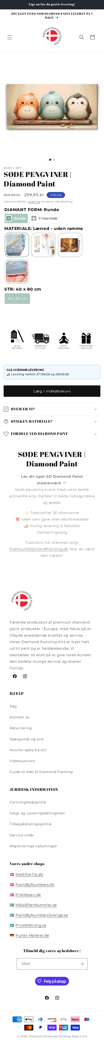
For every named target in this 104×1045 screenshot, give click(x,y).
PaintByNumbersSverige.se (41, 915)
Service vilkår (22, 835)
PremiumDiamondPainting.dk (38, 549)
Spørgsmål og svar (27, 739)
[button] (9, 37)
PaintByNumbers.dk (34, 884)
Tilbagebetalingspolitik (31, 824)
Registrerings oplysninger (33, 846)
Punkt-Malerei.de (32, 935)
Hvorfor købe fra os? (28, 750)
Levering (34, 201)
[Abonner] (82, 964)
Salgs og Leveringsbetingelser (37, 813)
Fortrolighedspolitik (28, 802)
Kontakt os (20, 717)
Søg (13, 706)
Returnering (21, 728)
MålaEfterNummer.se (36, 905)
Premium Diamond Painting (50, 1036)
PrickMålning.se (30, 925)
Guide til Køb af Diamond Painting (41, 772)
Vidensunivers (22, 761)
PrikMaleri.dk (28, 894)
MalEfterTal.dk (29, 874)
